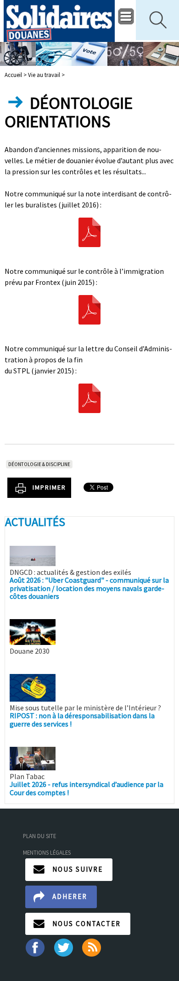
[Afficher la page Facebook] (34, 947)
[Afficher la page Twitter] (63, 947)
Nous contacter (86, 923)
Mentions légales (47, 852)
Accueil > (16, 74)
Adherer (69, 896)
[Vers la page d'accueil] (59, 21)
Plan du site (39, 835)
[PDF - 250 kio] (89, 231)
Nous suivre (77, 869)
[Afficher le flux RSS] (92, 947)
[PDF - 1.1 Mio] (89, 397)
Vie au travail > (46, 74)
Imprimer (49, 487)
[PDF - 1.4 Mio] (89, 308)
